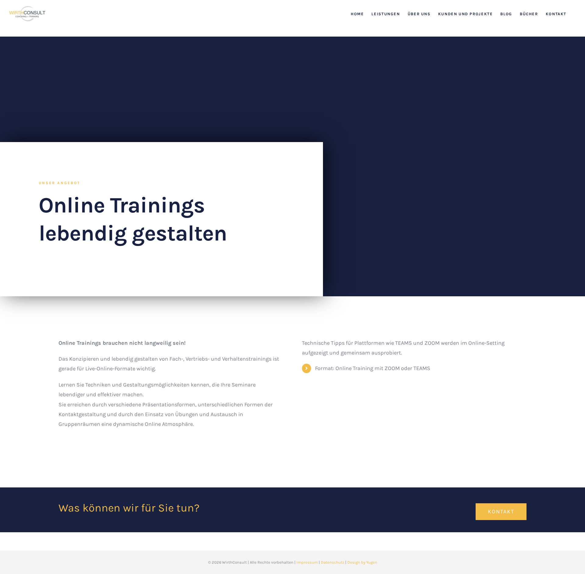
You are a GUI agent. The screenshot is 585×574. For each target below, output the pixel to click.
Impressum (307, 562)
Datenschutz (332, 562)
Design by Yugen (362, 562)
